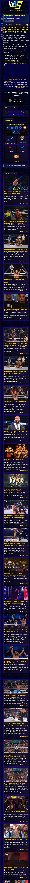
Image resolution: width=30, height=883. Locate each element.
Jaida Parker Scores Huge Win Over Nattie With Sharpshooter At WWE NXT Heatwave (15, 344)
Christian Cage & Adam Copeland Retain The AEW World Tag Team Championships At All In (16, 631)
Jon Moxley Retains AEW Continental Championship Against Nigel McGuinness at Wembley (16, 725)
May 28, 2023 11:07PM (19, 87)
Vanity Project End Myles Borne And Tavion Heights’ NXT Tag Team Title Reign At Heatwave (15, 373)
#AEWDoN (20, 55)
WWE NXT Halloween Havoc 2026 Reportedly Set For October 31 (13, 490)
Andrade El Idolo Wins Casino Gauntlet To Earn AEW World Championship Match (15, 662)
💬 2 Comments (24, 611)
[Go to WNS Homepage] (16, 5)
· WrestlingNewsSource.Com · (16, 10)
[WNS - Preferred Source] (16, 100)
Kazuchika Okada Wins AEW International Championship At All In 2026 (15, 696)
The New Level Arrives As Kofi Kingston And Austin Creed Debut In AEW (16, 812)
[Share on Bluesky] (12, 128)
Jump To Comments (10, 143)
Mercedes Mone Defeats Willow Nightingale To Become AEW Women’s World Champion (16, 544)
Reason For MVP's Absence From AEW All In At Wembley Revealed (16, 432)
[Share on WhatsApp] (14, 132)
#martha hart (11, 115)
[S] (12, 24)
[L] (15, 24)
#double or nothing (18, 112)
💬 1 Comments (24, 642)
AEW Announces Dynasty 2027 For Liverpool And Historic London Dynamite (15, 574)
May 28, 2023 (22, 63)
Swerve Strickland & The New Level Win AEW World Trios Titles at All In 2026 (14, 784)
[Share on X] (18, 132)
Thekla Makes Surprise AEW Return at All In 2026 (15, 840)
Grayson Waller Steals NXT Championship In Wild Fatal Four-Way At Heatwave (16, 192)
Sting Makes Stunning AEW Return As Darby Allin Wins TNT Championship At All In (16, 602)
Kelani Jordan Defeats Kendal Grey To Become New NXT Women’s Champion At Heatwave (15, 281)
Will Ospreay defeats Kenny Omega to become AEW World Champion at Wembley (15, 516)
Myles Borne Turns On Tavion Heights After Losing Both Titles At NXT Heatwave (15, 222)
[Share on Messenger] (20, 128)
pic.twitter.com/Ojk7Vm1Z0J (12, 61)
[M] (13, 24)
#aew (9, 112)
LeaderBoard (16, 161)
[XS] (10, 24)
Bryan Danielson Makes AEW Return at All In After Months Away (16, 868)
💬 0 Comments (24, 203)
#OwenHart (17, 57)
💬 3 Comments (24, 821)
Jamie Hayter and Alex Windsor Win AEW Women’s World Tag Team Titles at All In (15, 756)
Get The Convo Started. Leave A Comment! (16, 165)
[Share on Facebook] (16, 128)
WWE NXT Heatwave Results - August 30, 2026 (15, 460)
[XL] (17, 24)
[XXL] (19, 24)
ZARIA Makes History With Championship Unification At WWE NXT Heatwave (15, 402)
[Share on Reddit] (25, 128)
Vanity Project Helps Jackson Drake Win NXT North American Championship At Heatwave (16, 250)
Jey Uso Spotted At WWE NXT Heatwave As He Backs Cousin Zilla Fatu (15, 310)
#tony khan (21, 115)
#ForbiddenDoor (9, 60)
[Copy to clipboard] (8, 128)
